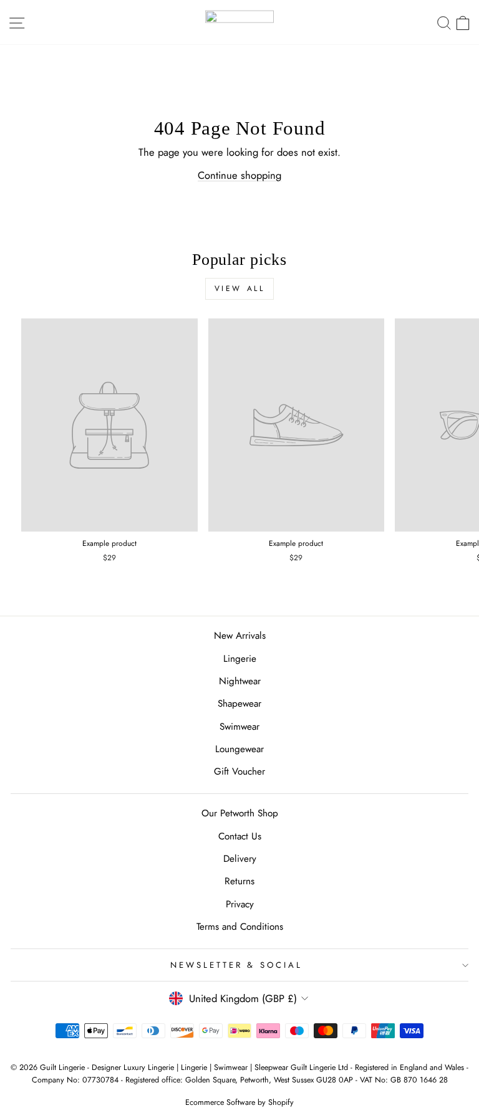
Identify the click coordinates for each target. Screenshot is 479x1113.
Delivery (239, 859)
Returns (239, 881)
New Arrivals (240, 635)
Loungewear (239, 749)
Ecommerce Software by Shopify (239, 1102)
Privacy (240, 904)
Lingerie (239, 659)
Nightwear (240, 681)
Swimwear (239, 726)
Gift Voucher (239, 771)
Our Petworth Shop (239, 813)
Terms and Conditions (239, 927)
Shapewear (239, 703)
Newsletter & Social (236, 965)
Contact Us (239, 836)
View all (240, 288)
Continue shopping (239, 175)
